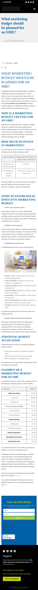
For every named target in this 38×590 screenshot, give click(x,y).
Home (6, 40)
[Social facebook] (4, 551)
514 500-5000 (5, 529)
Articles (16, 63)
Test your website (12, 579)
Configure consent (21, 588)
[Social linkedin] (7, 551)
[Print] (6, 67)
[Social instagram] (11, 551)
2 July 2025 (9, 63)
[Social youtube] (15, 551)
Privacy (14, 588)
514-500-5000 (7, 2)
